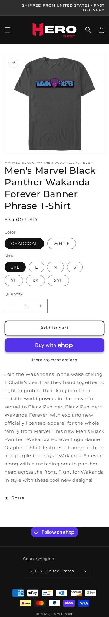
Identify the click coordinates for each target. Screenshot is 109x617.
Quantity (14, 293)
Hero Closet (62, 614)
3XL (15, 267)
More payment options (54, 359)
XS (35, 280)
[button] (7, 29)
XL (14, 280)
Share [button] (18, 498)
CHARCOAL (24, 243)
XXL (58, 280)
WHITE (62, 243)
